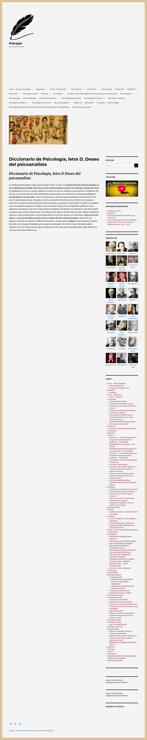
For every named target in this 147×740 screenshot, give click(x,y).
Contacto (101, 103)
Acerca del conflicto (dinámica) (120, 568)
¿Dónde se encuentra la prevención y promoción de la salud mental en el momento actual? (121, 476)
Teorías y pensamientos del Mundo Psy (122, 428)
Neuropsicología (61, 103)
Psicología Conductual (41, 103)
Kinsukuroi (111, 213)
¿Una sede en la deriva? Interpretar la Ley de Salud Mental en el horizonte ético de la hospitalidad (123, 606)
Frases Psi (78, 103)
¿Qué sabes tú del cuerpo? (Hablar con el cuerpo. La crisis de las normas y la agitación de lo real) (123, 469)
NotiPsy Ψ (131, 89)
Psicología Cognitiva (116, 98)
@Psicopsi (89, 103)
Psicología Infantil (30, 94)
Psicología (13, 94)
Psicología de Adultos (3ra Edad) (120, 593)
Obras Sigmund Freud (116, 386)
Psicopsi (15, 43)
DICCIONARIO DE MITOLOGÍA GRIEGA (122, 422)
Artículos (112, 485)
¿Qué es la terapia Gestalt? (118, 624)
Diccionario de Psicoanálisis (118, 424)
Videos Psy (119, 89)
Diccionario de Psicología (118, 401)
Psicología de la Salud (93, 98)
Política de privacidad (81, 107)
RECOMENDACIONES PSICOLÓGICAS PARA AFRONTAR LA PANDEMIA (39, 107)
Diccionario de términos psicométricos (122, 410)
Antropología (14, 98)
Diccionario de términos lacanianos (121, 404)
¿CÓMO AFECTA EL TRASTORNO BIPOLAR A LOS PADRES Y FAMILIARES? (122, 582)
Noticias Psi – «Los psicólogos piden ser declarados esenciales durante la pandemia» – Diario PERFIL (123, 440)
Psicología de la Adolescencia (119, 591)
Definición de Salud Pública (118, 600)
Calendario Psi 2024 (114, 211)
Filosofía (44, 94)
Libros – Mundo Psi (58, 89)
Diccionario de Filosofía (117, 413)
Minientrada (106, 89)
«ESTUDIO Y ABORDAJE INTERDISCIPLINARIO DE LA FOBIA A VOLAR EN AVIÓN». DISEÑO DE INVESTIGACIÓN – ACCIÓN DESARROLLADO (122, 561)
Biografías (40, 89)
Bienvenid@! (113, 103)
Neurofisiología (29, 98)
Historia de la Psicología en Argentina (122, 492)
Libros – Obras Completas (20, 89)
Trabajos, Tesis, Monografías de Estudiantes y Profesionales (92, 94)
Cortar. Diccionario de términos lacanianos (122, 220)
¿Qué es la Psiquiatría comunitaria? (121, 543)
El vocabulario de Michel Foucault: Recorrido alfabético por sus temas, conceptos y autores (121, 417)
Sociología (57, 94)
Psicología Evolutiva (47, 98)
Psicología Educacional (71, 98)
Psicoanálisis (125, 94)
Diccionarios (76, 89)
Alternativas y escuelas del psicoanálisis (122, 541)
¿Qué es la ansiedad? (116, 611)
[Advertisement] (73, 70)
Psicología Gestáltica (17, 103)
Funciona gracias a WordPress (43, 731)
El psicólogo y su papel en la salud (120, 602)
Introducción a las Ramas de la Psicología (123, 489)
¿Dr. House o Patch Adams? (118, 464)
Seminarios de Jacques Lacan (119, 388)
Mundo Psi (91, 89)
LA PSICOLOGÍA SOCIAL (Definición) (121, 523)
